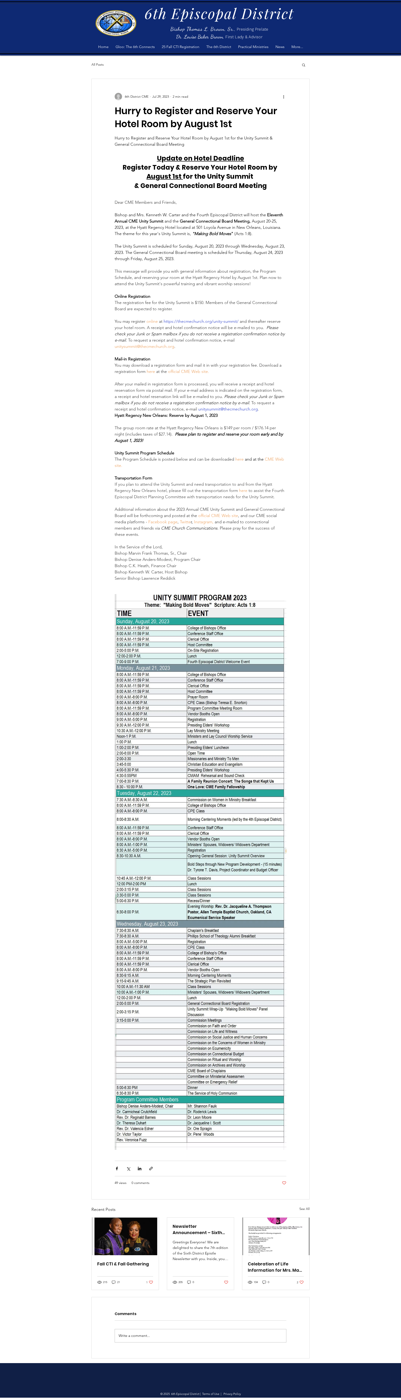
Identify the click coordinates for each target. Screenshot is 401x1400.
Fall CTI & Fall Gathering (123, 1264)
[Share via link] (151, 1168)
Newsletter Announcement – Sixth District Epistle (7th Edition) (197, 1229)
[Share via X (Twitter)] (128, 1168)
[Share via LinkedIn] (139, 1168)
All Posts (97, 64)
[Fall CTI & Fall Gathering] (125, 1236)
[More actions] (283, 96)
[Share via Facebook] (117, 1168)
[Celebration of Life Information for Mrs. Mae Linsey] (275, 1236)
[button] (303, 65)
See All (304, 1209)
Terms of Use (210, 1394)
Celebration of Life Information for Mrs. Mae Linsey (275, 1267)
